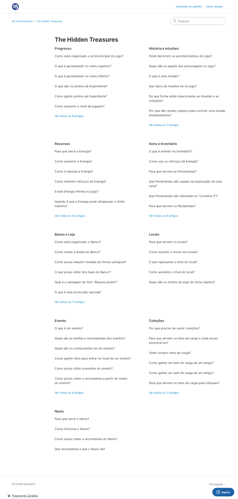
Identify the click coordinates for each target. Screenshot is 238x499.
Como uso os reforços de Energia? (173, 161)
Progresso (63, 48)
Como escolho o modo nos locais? (173, 252)
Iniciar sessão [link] (214, 6)
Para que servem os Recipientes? (172, 206)
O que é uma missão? (164, 76)
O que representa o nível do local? (173, 262)
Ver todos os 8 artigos (69, 116)
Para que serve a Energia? (73, 151)
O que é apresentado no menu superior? (83, 66)
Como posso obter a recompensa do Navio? (86, 439)
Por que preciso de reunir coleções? (174, 328)
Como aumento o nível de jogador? (79, 106)
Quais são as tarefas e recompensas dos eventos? (90, 338)
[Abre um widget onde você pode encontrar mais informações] (223, 492)
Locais (154, 234)
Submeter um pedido (189, 6)
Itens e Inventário (163, 144)
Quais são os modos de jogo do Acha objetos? (182, 282)
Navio (59, 411)
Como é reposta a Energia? (74, 171)
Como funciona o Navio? (72, 429)
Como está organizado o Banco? (78, 242)
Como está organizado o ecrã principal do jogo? (89, 56)
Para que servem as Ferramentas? (172, 171)
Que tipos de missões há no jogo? (173, 86)
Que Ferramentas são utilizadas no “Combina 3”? (183, 196)
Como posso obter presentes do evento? (84, 368)
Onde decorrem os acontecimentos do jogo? (180, 56)
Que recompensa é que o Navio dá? (80, 449)
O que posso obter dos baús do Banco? (83, 272)
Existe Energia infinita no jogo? (76, 191)
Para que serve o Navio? (72, 419)
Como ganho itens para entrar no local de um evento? (93, 358)
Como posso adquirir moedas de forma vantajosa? (90, 262)
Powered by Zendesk (25, 495)
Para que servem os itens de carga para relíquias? (184, 383)
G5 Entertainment (22, 21)
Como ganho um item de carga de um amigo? (181, 363)
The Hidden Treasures (49, 21)
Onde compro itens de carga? (170, 353)
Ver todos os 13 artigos (70, 215)
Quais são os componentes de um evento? (85, 348)
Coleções (156, 321)
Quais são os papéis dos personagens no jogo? (182, 66)
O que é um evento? (69, 328)
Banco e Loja (65, 234)
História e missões (164, 48)
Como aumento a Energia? (73, 161)
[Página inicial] (15, 6)
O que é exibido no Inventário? (170, 151)
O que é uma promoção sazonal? (78, 292)
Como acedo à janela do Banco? (77, 252)
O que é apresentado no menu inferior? (82, 76)
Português (216, 484)
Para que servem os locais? (168, 242)
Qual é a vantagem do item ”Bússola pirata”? (86, 282)
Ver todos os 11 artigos (164, 125)
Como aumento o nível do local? (172, 272)
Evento (60, 321)
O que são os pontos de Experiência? (81, 86)
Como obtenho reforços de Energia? (80, 181)
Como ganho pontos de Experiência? (81, 96)
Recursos (62, 144)
